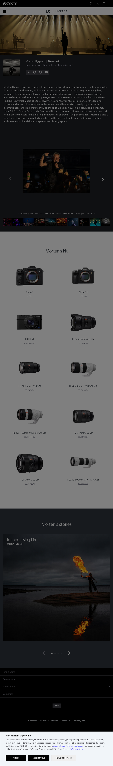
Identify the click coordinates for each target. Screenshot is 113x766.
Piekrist (16, 758)
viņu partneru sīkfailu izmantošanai (68, 746)
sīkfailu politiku (76, 749)
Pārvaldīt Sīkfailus (64, 758)
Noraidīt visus (39, 758)
